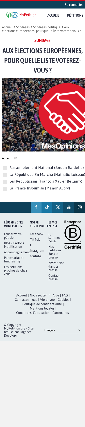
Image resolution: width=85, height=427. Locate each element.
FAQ (65, 295)
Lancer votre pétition (13, 235)
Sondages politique (46, 27)
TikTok (35, 239)
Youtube (36, 256)
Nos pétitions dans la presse (54, 252)
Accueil (53, 15)
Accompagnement (17, 252)
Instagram (37, 250)
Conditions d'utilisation (32, 312)
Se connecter (74, 4)
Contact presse (54, 277)
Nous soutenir (40, 295)
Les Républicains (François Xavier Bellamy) (45, 181)
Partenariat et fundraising (14, 259)
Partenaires (60, 312)
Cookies (63, 299)
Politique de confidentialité (42, 304)
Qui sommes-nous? (54, 237)
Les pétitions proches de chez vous (15, 270)
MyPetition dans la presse (56, 266)
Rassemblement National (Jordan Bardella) (46, 168)
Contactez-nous (26, 299)
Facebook (36, 234)
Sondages (23, 27)
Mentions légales (42, 308)
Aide (56, 295)
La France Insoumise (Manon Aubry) (39, 188)
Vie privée (47, 299)
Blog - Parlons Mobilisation (14, 244)
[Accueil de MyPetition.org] (21, 15)
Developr (10, 335)
